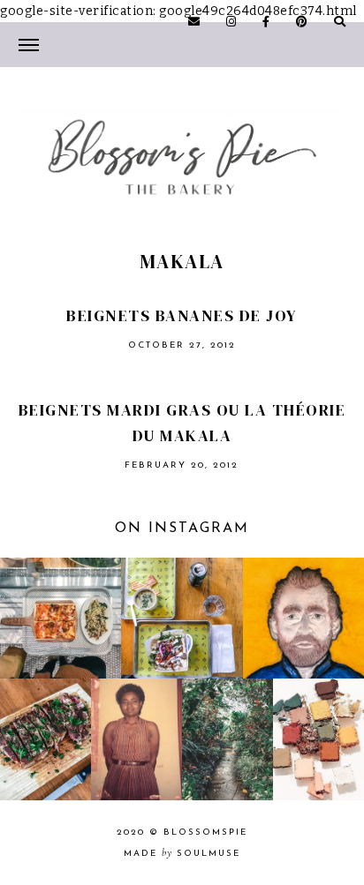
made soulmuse (182, 854)
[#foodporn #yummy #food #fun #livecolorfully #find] (45, 739)
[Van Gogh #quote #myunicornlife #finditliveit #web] (303, 618)
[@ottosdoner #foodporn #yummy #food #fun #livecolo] (181, 618)
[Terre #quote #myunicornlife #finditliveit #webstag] (318, 739)
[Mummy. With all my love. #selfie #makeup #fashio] (136, 739)
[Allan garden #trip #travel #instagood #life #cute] (227, 739)
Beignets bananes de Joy (182, 315)
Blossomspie (205, 832)
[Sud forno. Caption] (60, 618)
